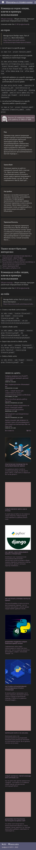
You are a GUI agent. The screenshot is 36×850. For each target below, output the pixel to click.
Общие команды (7, 19)
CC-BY (17, 24)
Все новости (9, 431)
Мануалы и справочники (19, 2)
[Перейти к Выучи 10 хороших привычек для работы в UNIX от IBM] (18, 118)
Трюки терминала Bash (10, 266)
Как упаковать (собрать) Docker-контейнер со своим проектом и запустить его (18, 263)
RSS (29, 431)
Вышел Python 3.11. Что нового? (13, 260)
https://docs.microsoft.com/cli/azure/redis (18, 304)
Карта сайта (14, 844)
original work (24, 24)
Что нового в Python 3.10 (11, 268)
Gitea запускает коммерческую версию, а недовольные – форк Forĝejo (17, 257)
